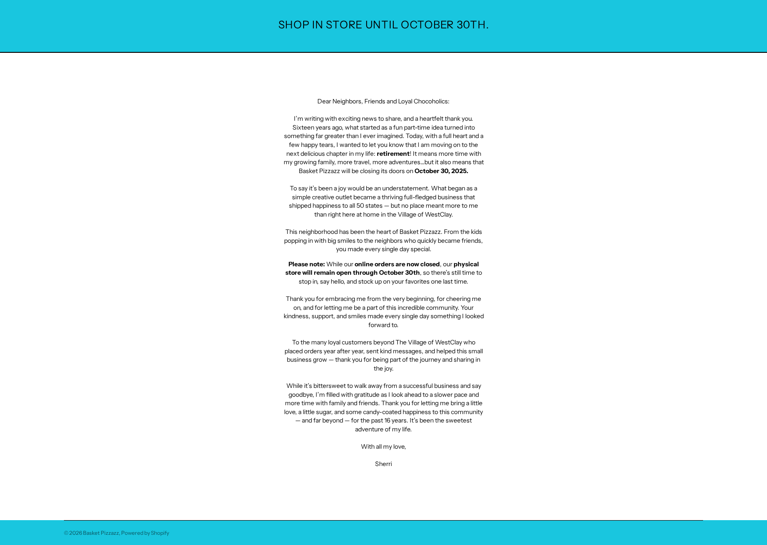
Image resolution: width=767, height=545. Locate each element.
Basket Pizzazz (101, 532)
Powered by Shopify (145, 532)
